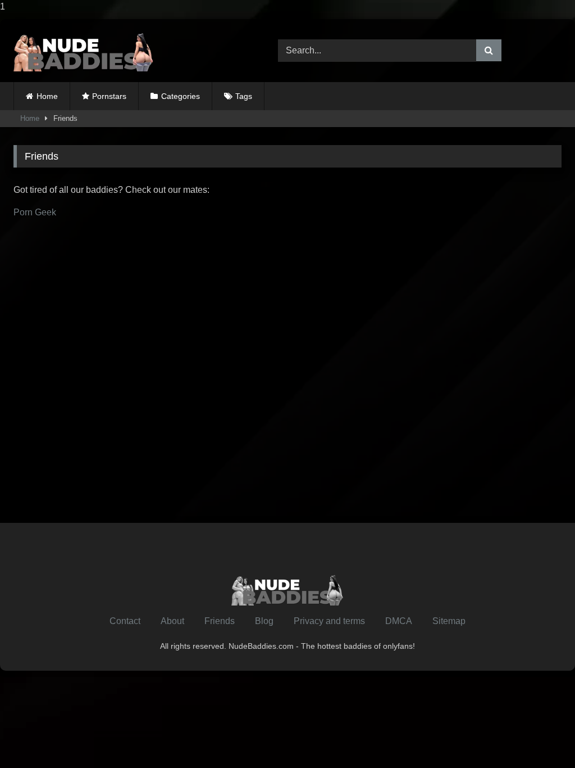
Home (47, 96)
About (172, 621)
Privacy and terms (329, 621)
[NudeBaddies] (128, 50)
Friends (219, 621)
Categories (180, 96)
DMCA (398, 621)
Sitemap (449, 621)
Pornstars (109, 96)
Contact (124, 621)
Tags (243, 96)
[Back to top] (540, 737)
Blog (264, 621)
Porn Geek (34, 212)
